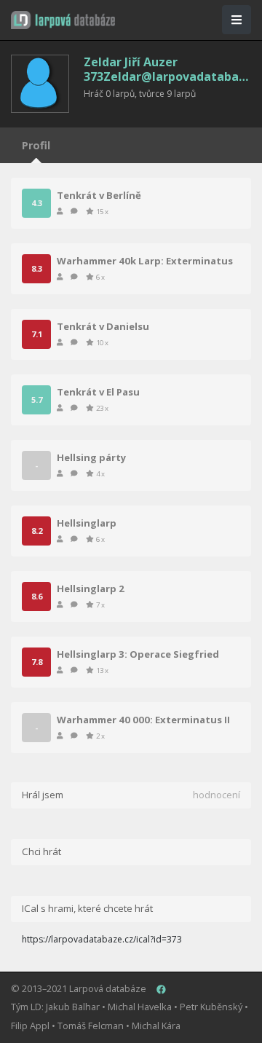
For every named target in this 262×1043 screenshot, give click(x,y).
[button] (63, 20)
